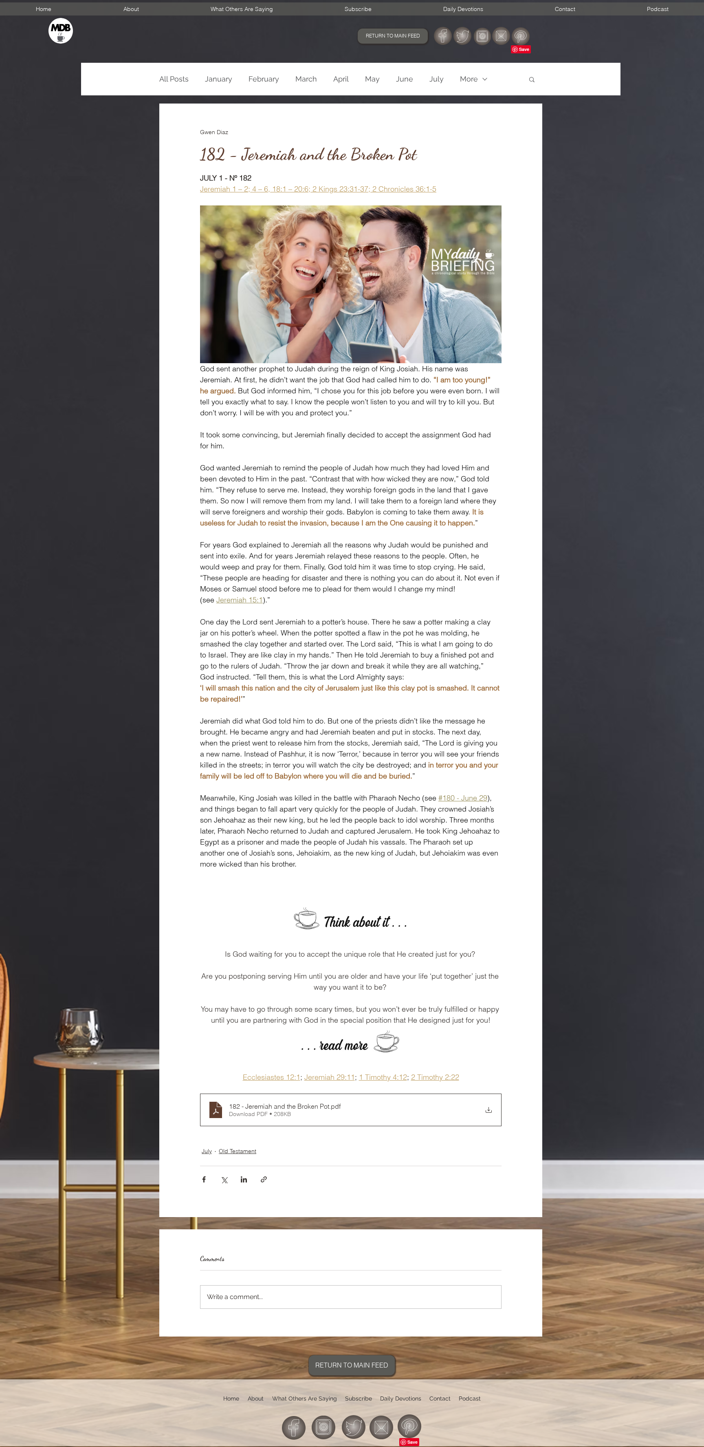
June (404, 79)
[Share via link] (264, 1179)
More (469, 79)
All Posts (174, 79)
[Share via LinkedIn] (244, 1179)
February (264, 79)
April (341, 79)
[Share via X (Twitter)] (224, 1179)
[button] (532, 79)
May (372, 79)
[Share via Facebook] (204, 1179)
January (218, 79)
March (306, 79)
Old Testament (237, 1151)
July (436, 79)
